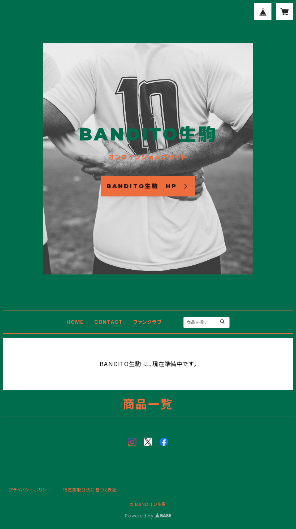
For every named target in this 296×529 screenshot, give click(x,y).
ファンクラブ (147, 322)
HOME (74, 322)
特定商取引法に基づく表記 (90, 490)
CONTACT (108, 322)
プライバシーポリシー (30, 490)
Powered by (140, 516)
